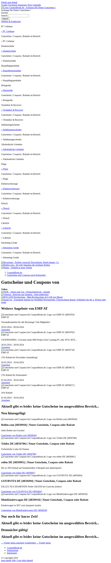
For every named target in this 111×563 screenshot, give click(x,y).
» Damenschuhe (8, 51)
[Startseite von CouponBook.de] (28, 7)
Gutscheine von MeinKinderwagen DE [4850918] (24, 510)
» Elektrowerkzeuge (10, 188)
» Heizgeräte (7, 90)
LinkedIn (37, 5)
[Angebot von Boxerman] (30, 262)
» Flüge (4, 169)
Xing (29, 5)
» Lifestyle (6, 228)
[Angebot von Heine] (16, 267)
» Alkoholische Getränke (12, 149)
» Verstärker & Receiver (12, 110)
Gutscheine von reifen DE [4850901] (18, 473)
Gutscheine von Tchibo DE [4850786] (18, 454)
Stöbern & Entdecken (11, 21)
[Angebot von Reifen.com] (25, 265)
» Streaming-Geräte (10, 247)
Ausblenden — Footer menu (38, 543)
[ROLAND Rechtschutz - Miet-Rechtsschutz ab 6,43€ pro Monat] (32, 297)
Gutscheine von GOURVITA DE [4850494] (21, 491)
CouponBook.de (14, 548)
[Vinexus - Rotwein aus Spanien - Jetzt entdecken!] (25, 294)
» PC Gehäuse (7, 31)
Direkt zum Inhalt (9, 2)
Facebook (12, 5)
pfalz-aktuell (27, 560)
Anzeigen (5, 329)
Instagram (22, 5)
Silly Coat (16, 560)
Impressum (12, 553)
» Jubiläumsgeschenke (11, 129)
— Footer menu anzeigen (12, 543)
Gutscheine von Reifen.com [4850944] (19, 435)
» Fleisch (5, 208)
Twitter (4, 5)
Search (4, 15)
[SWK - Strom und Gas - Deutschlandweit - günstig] (25, 292)
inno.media (6, 560)
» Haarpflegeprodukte (11, 70)
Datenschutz (12, 550)
